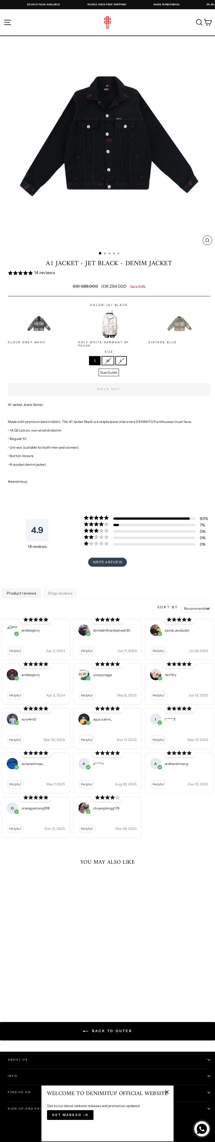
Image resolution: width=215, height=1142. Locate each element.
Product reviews (22, 593)
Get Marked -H (70, 1115)
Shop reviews (60, 593)
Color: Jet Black (109, 305)
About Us (18, 1059)
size (109, 351)
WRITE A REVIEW (107, 562)
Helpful (15, 651)
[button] (109, 273)
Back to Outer (111, 1031)
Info (12, 1075)
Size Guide (108, 372)
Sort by (167, 607)
